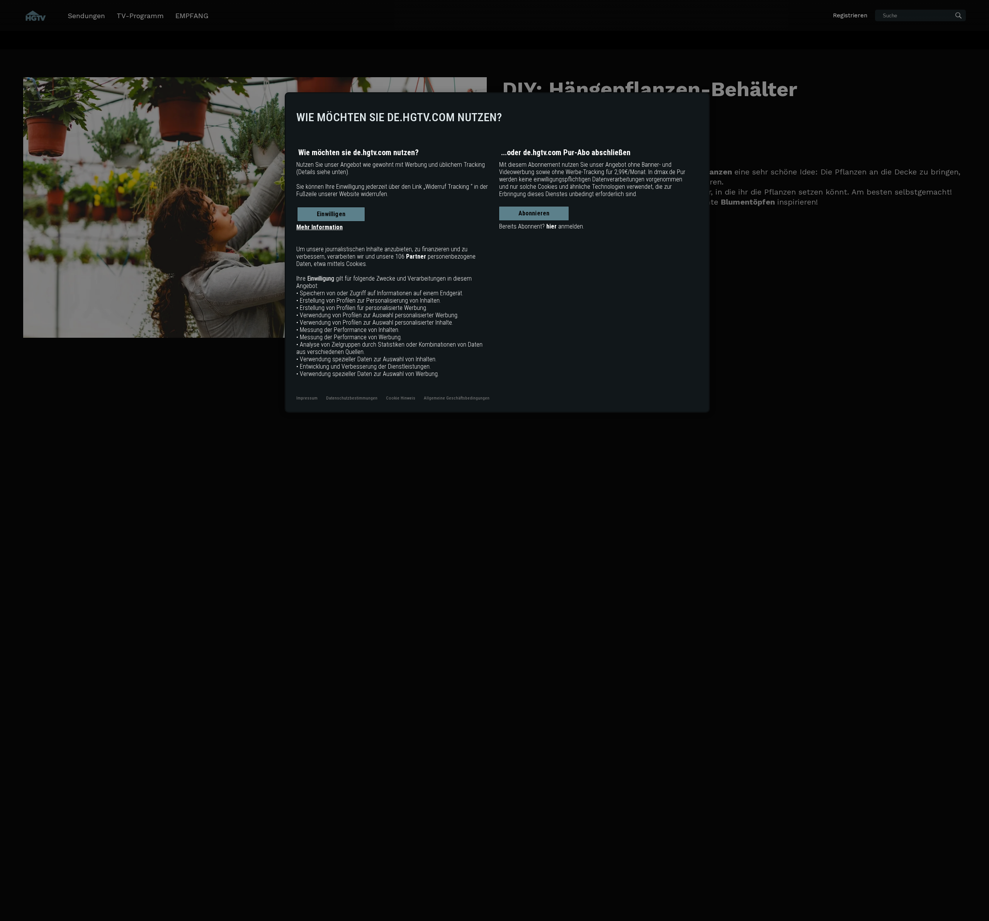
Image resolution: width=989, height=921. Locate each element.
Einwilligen (331, 214)
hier (551, 226)
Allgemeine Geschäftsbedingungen (456, 398)
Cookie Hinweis (400, 398)
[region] (497, 252)
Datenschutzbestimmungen (351, 398)
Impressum (307, 398)
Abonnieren (534, 213)
